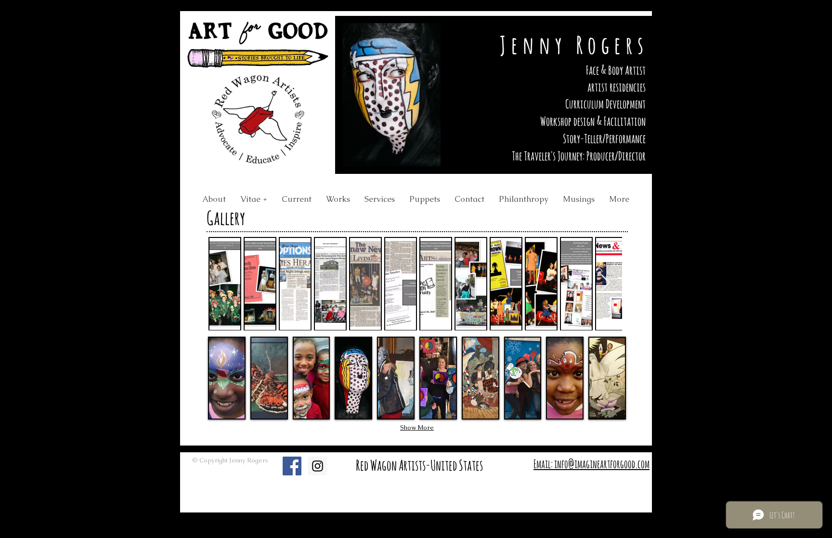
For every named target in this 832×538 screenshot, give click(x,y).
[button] (227, 378)
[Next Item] (605, 283)
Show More (417, 427)
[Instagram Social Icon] (317, 466)
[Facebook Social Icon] (292, 466)
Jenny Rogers (574, 44)
